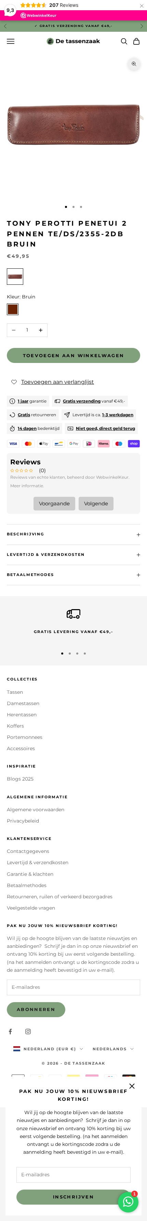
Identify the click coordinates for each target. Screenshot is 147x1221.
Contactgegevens (28, 851)
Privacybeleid (23, 821)
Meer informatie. (27, 485)
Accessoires (21, 748)
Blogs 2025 (20, 779)
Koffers (15, 726)
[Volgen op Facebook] (10, 1031)
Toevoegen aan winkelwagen (73, 355)
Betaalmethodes (26, 885)
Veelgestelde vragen (31, 908)
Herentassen (22, 715)
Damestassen (23, 703)
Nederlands (110, 1049)
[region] (73, 624)
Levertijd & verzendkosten (37, 862)
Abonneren (36, 1009)
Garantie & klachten (30, 874)
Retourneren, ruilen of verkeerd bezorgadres (59, 897)
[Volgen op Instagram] (28, 1031)
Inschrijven (73, 1196)
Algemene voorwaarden (35, 809)
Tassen (15, 692)
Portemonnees (24, 737)
